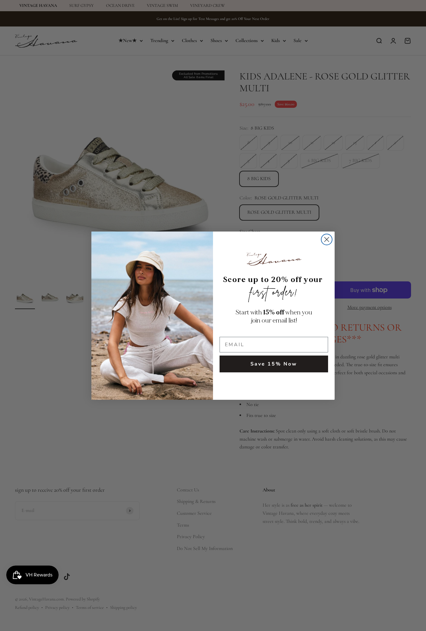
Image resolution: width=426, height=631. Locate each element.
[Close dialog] (326, 239)
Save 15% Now (273, 364)
